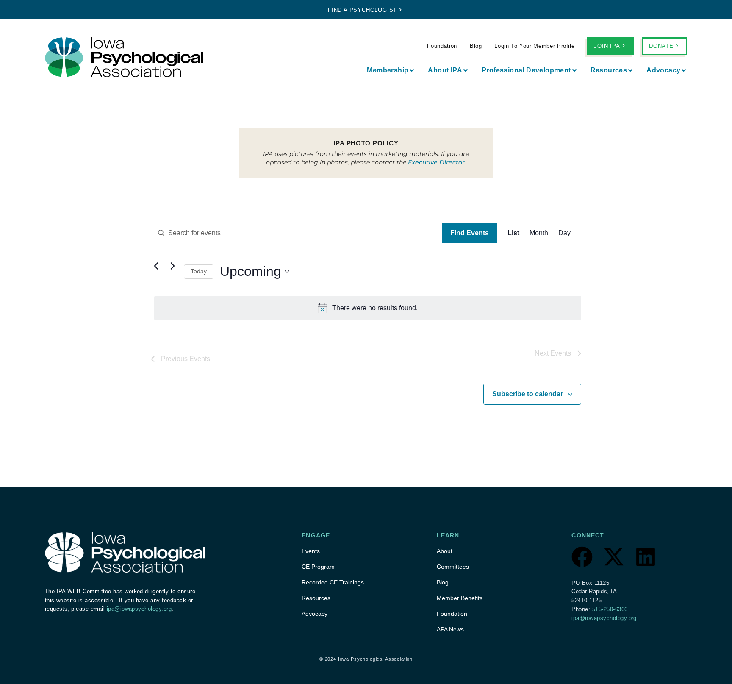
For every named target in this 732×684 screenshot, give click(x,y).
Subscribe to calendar (527, 394)
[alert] (367, 308)
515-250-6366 (610, 609)
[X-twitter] (613, 556)
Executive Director (436, 162)
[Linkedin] (645, 556)
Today (199, 271)
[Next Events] (172, 266)
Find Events (469, 232)
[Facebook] (582, 556)
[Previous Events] (156, 266)
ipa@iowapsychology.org (139, 609)
